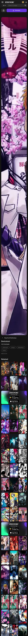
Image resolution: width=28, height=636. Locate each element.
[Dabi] (23, 543)
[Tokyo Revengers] (14, 616)
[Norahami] (14, 485)
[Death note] (23, 470)
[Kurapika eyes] (5, 587)
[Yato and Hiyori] (14, 426)
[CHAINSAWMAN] (14, 368)
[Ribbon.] (23, 602)
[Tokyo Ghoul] (23, 616)
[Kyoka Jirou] (23, 558)
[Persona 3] (14, 572)
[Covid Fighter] (14, 500)
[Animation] (5, 426)
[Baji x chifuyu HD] (23, 500)
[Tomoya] (5, 383)
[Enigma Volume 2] (5, 456)
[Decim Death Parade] (23, 485)
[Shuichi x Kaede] (14, 470)
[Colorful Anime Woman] (5, 514)
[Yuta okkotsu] (23, 587)
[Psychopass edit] (14, 412)
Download (17, 10)
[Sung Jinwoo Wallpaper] (23, 383)
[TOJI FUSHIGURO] (23, 572)
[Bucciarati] (23, 456)
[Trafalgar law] (14, 514)
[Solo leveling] (5, 470)
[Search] (25, 5)
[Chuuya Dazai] (5, 368)
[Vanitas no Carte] (5, 500)
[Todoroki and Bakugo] (23, 441)
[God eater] (14, 587)
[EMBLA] (5, 485)
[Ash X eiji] (14, 558)
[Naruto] (23, 368)
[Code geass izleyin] (5, 616)
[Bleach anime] (14, 383)
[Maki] (14, 441)
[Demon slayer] (14, 543)
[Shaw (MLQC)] (5, 543)
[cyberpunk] (5, 558)
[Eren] (5, 412)
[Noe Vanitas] (14, 456)
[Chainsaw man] (23, 412)
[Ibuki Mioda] (5, 572)
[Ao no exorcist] (23, 426)
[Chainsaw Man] (5, 441)
